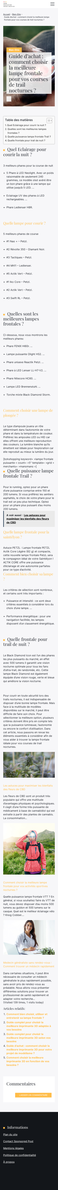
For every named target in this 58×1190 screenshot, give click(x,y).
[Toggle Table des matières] (47, 120)
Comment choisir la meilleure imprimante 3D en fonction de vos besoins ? (27, 1061)
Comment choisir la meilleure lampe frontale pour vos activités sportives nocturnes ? (25, 886)
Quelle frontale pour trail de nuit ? (26, 140)
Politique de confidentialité (19, 1155)
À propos (9, 1161)
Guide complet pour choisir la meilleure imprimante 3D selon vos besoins (28, 1037)
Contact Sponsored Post (18, 1141)
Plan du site (10, 1134)
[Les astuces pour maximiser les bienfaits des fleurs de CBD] (29, 765)
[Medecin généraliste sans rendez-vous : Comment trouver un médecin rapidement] (29, 937)
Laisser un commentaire (33, 1095)
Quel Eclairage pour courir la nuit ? (26, 125)
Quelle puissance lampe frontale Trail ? (29, 136)
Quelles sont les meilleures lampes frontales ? (27, 131)
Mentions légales (13, 1148)
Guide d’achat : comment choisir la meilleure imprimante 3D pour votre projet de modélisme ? (29, 1049)
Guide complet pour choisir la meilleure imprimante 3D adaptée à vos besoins (28, 1026)
